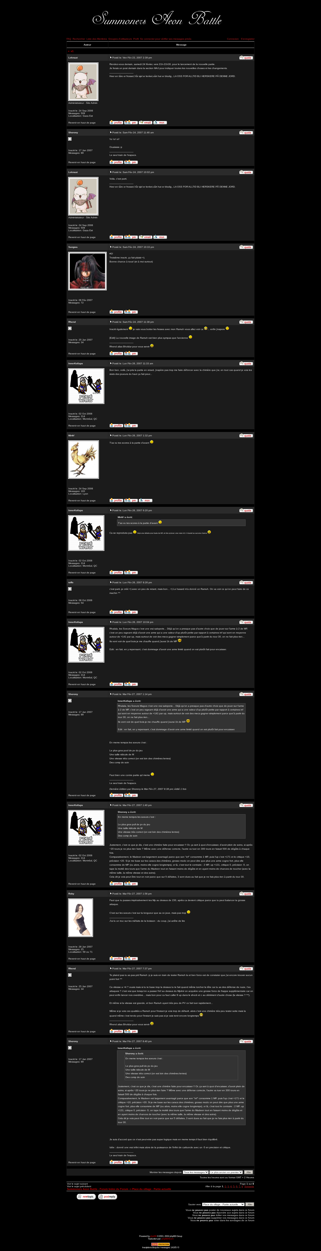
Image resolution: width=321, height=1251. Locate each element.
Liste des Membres (96, 39)
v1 (72, 51)
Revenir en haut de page (82, 122)
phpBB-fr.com (167, 1238)
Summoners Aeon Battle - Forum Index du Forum (97, 1189)
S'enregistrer (247, 39)
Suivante (249, 1186)
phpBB (153, 1236)
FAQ (69, 39)
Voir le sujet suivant (77, 1183)
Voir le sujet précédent (79, 1186)
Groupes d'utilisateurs (120, 39)
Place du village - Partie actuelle (151, 1189)
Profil (136, 39)
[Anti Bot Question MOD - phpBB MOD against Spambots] (160, 1245)
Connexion (233, 39)
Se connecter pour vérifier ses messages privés (165, 39)
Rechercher (79, 39)
